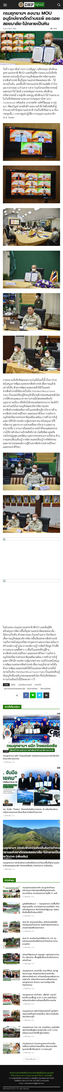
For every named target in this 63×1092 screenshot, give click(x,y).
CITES (6, 751)
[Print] (46, 695)
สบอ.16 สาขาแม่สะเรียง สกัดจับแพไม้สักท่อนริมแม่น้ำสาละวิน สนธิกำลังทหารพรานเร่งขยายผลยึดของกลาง (40, 925)
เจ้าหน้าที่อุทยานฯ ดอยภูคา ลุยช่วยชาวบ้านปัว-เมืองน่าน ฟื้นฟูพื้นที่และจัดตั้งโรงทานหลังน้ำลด (40, 957)
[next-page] (9, 875)
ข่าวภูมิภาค (7, 858)
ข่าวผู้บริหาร (8, 805)
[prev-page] (5, 875)
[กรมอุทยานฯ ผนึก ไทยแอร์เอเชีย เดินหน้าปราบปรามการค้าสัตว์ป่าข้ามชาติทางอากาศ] (31, 733)
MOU (13, 685)
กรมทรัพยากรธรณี (25, 685)
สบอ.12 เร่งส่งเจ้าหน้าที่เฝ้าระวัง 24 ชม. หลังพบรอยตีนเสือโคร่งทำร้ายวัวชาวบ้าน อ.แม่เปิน (40, 941)
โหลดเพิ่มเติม (30, 1059)
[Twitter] (39, 695)
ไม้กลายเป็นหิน (45, 688)
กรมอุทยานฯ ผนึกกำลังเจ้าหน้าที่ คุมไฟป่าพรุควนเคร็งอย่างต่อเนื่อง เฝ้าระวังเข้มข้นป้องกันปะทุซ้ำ (40, 1013)
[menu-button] (5, 5)
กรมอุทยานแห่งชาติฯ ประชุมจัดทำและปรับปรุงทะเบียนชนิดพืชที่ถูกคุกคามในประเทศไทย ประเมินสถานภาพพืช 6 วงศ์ (39, 890)
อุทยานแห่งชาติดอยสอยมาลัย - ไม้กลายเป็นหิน (21, 688)
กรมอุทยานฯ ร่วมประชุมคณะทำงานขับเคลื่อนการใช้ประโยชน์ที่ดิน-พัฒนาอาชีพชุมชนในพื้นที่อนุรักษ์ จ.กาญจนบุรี (39, 1046)
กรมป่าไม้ (38, 685)
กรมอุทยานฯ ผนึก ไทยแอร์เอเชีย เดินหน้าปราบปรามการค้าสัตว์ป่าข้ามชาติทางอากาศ (31, 757)
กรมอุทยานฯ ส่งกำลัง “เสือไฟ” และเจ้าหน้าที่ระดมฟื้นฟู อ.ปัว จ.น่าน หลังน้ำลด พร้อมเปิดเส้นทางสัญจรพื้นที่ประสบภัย (39, 997)
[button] (59, 5)
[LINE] (33, 695)
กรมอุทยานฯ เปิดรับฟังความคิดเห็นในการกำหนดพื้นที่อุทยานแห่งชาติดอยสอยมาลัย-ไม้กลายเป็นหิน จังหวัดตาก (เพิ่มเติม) (31, 864)
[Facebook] (26, 695)
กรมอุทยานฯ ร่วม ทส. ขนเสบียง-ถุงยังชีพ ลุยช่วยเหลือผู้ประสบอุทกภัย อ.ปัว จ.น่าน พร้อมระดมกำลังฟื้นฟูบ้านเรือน (40, 1030)
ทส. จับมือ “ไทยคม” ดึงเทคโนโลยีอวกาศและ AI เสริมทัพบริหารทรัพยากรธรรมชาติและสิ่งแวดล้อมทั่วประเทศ (30, 811)
